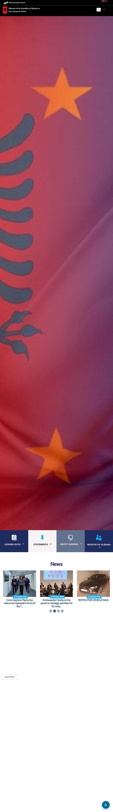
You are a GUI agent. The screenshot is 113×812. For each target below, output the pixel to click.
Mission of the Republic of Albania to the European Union (24, 9)
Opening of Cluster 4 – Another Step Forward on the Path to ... (93, 603)
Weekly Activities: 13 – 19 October (20, 602)
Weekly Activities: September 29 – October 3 (56, 602)
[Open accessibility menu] (106, 805)
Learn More (9, 677)
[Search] (104, 9)
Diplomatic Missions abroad (17, 2)
